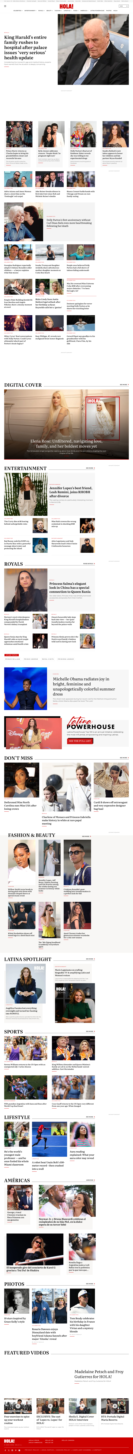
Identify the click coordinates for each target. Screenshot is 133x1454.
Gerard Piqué (51, 1)
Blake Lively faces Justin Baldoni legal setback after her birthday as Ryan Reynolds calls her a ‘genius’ (48, 303)
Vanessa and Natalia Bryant (89, 1)
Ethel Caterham (108, 1)
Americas (83, 10)
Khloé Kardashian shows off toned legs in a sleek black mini (21, 934)
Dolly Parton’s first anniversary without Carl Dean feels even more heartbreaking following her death (69, 222)
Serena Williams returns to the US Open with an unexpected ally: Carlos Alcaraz (24, 1065)
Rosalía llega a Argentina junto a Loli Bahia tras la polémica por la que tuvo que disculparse (79, 1267)
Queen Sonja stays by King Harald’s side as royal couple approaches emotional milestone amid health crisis (16, 640)
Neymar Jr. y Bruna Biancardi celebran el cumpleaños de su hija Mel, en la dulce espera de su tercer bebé (62, 1221)
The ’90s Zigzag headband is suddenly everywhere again (49, 944)
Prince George (31, 659)
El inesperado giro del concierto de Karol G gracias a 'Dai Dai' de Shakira (31, 1269)
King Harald (117, 1)
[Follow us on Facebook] (6, 1450)
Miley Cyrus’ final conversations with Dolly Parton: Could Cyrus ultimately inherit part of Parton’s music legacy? (18, 340)
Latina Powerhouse (97, 10)
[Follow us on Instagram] (13, 1450)
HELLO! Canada (68, 1440)
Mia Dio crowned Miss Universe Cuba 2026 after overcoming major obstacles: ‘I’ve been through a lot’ (80, 287)
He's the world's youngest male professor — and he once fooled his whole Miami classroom (16, 1158)
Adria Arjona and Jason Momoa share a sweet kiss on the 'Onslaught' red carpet (17, 194)
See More (123, 385)
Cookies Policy (63, 1450)
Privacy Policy (32, 1450)
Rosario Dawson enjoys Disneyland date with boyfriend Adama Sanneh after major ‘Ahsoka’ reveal (49, 1333)
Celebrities (17, 10)
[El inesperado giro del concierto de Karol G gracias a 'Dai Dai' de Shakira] (35, 1249)
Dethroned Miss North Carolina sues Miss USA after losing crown (20, 805)
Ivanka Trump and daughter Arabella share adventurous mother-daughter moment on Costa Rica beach (48, 269)
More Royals (88, 563)
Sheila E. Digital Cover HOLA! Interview (81, 1418)
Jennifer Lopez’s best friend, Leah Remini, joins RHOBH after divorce (70, 491)
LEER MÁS (89, 1180)
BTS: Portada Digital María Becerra (112, 1418)
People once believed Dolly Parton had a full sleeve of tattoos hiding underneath (78, 267)
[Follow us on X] (9, 1450)
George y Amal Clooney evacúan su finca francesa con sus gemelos (16, 1216)
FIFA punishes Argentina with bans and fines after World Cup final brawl (25, 1104)
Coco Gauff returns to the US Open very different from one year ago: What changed (73, 1104)
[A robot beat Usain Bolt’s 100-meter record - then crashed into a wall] (49, 1139)
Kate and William (42, 1)
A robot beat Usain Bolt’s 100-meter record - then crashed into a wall (48, 1165)
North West (100, 1)
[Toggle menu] (5, 6)
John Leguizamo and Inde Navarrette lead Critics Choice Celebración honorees (64, 543)
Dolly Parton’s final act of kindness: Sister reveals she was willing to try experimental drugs (81, 154)
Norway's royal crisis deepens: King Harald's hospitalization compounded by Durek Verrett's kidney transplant (17, 621)
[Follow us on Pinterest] (16, 1450)
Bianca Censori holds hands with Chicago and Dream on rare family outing (81, 194)
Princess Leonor (66, 659)
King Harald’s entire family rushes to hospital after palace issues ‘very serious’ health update (25, 47)
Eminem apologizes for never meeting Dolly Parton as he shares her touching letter (79, 306)
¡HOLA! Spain (34, 1440)
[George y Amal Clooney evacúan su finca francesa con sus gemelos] (20, 1197)
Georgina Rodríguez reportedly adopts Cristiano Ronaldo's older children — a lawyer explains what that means (18, 269)
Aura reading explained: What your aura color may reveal (82, 1155)
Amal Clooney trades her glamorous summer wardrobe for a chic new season (76, 935)
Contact (98, 1450)
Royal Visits (48, 659)
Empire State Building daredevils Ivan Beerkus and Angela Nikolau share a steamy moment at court (18, 303)
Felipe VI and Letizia (61, 1)
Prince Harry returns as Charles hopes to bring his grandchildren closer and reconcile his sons (17, 154)
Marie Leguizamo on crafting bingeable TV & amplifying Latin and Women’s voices (72, 972)
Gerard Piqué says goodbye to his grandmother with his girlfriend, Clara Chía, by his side (81, 340)
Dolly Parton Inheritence (19, 1)
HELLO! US (49, 1442)
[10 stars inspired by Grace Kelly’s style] (16, 1301)
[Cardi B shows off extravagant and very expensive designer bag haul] (111, 780)
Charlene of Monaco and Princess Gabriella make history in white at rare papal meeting (66, 820)
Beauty (49, 10)
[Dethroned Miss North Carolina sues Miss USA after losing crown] (21, 780)
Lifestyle (67, 10)
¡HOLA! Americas (35, 1442)
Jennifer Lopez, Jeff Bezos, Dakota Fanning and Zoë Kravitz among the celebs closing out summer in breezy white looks (49, 885)
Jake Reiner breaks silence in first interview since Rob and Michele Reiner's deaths (47, 194)
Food (75, 10)
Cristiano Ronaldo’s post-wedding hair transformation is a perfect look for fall (77, 891)
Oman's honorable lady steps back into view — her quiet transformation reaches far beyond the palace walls (64, 621)
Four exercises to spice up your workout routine (17, 1420)
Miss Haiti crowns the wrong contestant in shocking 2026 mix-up (64, 523)
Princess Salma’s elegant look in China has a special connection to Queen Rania (70, 587)
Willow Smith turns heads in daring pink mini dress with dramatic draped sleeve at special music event (20, 892)
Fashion (57, 10)
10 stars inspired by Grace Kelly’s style (15, 1320)
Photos (108, 10)
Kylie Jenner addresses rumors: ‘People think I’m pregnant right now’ (49, 153)
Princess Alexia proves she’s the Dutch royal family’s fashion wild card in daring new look (65, 639)
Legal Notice (47, 1450)
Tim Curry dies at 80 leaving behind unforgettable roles (16, 522)
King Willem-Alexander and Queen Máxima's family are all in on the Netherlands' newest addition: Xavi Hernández (71, 1066)
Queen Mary (71, 1)
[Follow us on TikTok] (20, 1450)
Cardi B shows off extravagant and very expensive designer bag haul (110, 805)
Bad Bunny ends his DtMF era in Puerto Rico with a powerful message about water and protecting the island (17, 545)
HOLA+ (115, 10)
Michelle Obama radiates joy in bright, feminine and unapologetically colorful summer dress (84, 686)
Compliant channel (82, 1450)
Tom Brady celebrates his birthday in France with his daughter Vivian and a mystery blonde (82, 1325)
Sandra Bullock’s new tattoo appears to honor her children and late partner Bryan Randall (113, 154)
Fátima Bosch (124, 1)
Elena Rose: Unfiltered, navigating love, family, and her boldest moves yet (66, 443)
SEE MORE (89, 468)
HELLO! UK (49, 1440)
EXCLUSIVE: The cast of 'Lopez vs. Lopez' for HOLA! (49, 1420)
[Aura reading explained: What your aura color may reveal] (82, 1134)
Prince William (12, 659)
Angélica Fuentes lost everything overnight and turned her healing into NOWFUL (21, 1011)
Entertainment (30, 10)
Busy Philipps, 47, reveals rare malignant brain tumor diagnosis (49, 337)
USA (121, 6)
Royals (40, 10)
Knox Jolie (78, 1)
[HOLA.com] (66, 6)
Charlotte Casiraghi (31, 1)
